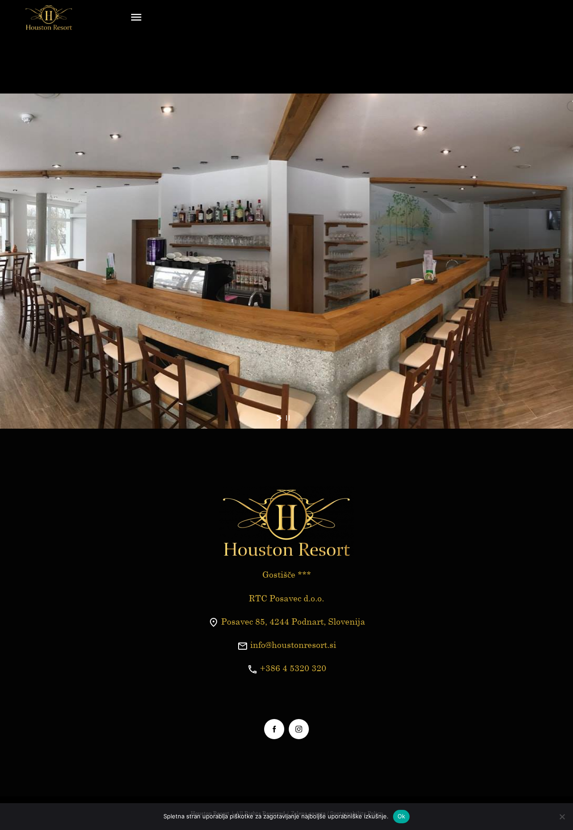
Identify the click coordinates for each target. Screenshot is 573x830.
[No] (561, 816)
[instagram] (299, 729)
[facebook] (274, 729)
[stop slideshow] (288, 418)
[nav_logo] (48, 8)
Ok (402, 816)
